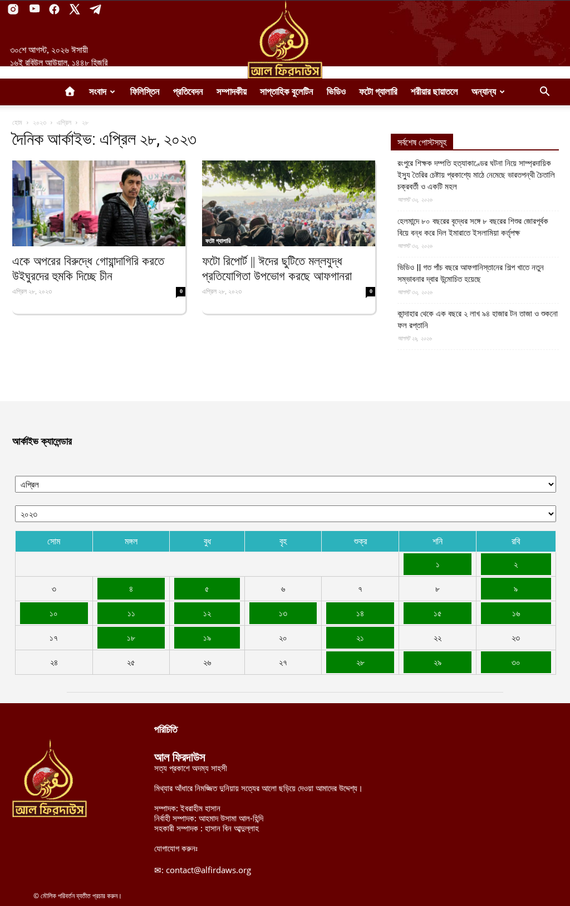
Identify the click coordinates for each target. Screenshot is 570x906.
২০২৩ (39, 122)
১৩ (283, 612)
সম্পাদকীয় (232, 91)
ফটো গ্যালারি (378, 91)
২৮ (360, 662)
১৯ (207, 637)
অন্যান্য (483, 91)
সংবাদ (97, 91)
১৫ (438, 612)
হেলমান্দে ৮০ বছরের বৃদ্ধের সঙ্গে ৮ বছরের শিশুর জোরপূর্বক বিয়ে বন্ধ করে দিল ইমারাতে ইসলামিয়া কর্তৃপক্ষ (472, 227)
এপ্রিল (64, 122)
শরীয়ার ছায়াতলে (434, 91)
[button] (544, 92)
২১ (360, 637)
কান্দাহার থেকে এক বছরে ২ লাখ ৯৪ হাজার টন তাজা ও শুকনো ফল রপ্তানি (477, 319)
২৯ (437, 662)
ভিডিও (336, 91)
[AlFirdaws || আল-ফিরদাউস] (285, 40)
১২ (207, 612)
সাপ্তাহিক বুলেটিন (286, 91)
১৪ (360, 612)
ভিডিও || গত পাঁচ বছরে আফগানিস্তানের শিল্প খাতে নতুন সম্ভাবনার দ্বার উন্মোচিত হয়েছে (470, 273)
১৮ (131, 637)
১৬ (516, 612)
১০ (54, 612)
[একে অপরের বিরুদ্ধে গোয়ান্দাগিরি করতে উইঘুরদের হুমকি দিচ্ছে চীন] (98, 203)
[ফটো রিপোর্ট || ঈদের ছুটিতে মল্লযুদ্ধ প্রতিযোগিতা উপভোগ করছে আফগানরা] (288, 203)
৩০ (516, 662)
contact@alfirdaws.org (208, 869)
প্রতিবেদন (188, 91)
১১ (131, 612)
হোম (17, 122)
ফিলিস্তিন (145, 91)
